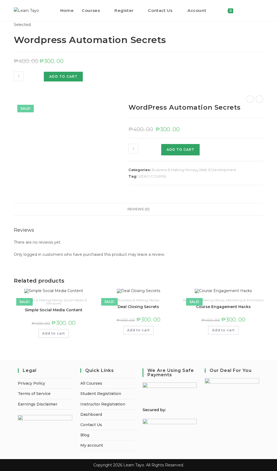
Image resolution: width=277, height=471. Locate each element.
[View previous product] (250, 99)
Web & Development (217, 170)
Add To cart (180, 150)
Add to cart (63, 76)
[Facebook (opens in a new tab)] (254, 10)
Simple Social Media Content (54, 310)
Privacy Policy (31, 383)
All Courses (91, 383)
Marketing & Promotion (245, 300)
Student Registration (100, 393)
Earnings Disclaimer (37, 404)
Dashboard (91, 414)
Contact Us (91, 424)
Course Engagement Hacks (223, 306)
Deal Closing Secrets (138, 306)
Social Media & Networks (66, 301)
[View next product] (259, 99)
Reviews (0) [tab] (138, 209)
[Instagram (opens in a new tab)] (261, 10)
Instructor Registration (102, 404)
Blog (84, 435)
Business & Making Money (174, 170)
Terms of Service (34, 393)
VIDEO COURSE (152, 176)
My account (91, 445)
